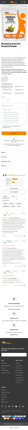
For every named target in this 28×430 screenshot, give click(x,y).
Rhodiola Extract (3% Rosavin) (8, 263)
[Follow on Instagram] (9, 406)
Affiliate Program (5, 402)
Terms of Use (19, 368)
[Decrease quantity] (3, 99)
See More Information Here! (14, 309)
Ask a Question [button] (14, 191)
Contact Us (3, 390)
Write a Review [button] (14, 188)
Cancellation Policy (20, 372)
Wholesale (3, 394)
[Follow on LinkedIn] (23, 406)
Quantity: (3, 97)
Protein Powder (4, 370)
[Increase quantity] (8, 99)
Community (18, 382)
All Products (4, 363)
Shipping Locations (20, 380)
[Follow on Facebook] (2, 406)
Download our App (5, 372)
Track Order (4, 397)
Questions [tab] (13, 196)
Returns (3, 399)
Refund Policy (19, 375)
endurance (18, 203)
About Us (18, 363)
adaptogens (6, 206)
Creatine (3, 368)
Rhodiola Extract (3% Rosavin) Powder (10, 231)
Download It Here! (14, 334)
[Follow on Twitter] (6, 406)
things (19, 206)
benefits (12, 203)
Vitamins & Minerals (5, 365)
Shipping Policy (19, 370)
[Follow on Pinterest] (13, 406)
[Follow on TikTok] (20, 406)
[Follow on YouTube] (16, 406)
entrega (5, 203)
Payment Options (19, 377)
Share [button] (5, 235)
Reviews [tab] (5, 196)
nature (13, 206)
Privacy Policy (19, 365)
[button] (22, 235)
